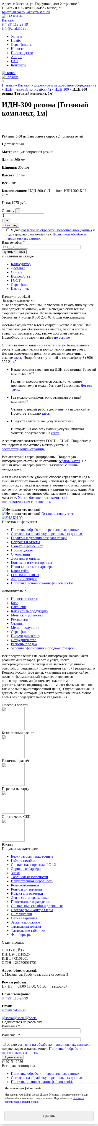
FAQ (14, 61)
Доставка (18, 268)
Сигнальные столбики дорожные (37, 906)
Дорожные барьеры (26, 869)
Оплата (16, 272)
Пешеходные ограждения (30, 902)
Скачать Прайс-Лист (27, 546)
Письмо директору (25, 636)
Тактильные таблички (28, 930)
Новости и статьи (24, 599)
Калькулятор (21, 264)
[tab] (53, 264)
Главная (8, 85)
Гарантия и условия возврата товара (39, 538)
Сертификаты (21, 44)
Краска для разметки (27, 893)
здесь (18, 357)
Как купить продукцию (29, 611)
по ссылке (62, 337)
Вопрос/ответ (21, 276)
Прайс (16, 40)
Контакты (18, 65)
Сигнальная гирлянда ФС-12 (33, 865)
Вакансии (18, 607)
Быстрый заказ (13, 12)
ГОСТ (16, 280)
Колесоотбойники (25, 885)
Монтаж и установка (27, 615)
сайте (55, 433)
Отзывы (17, 623)
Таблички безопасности (29, 877)
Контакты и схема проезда (31, 562)
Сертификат (20, 284)
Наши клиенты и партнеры (32, 567)
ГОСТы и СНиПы (25, 575)
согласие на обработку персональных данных (56, 230)
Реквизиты (19, 619)
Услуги (16, 36)
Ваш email (11, 1035)
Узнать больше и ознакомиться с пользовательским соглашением (35, 500)
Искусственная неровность (32, 881)
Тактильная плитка (26, 926)
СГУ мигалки (21, 914)
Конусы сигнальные (26, 889)
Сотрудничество (23, 640)
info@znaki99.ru (14, 28)
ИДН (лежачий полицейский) (28, 89)
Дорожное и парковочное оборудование (65, 85)
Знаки (15, 873)
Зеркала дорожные (25, 922)
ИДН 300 (61, 89)
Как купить (20, 289)
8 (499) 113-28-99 (15, 24)
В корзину (10, 225)
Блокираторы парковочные (32, 856)
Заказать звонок (38, 12)
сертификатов (69, 461)
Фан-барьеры (21, 935)
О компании (20, 554)
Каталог (8, 20)
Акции (16, 57)
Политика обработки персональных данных (45, 530)
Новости (17, 49)
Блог (14, 603)
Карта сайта (20, 571)
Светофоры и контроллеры (32, 910)
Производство (22, 53)
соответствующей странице (23, 449)
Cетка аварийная (24, 918)
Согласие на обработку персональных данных (47, 534)
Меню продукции (25, 627)
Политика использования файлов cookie (42, 583)
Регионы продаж (24, 644)
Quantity (8, 211)
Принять (49, 1116)
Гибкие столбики (24, 860)
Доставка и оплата (25, 558)
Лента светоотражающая (30, 897)
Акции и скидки (24, 579)
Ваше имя (11, 1026)
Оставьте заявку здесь (58, 514)
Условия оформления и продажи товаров (43, 648)
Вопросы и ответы (25, 542)
